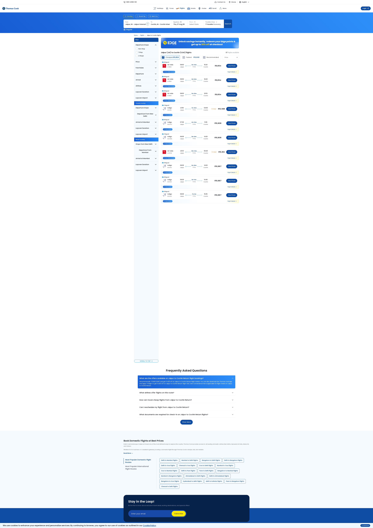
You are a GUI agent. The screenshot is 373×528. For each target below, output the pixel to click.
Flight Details (231, 72)
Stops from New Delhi (144, 144)
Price (137, 62)
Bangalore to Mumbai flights (227, 471)
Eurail (214, 8)
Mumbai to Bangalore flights (171, 476)
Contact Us (221, 2)
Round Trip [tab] (142, 16)
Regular (129, 29)
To (151, 22)
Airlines (138, 86)
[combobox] (135, 24)
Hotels (193, 8)
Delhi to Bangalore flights (233, 460)
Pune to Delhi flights (206, 471)
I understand (365, 525)
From (126, 22)
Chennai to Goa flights (187, 465)
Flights (182, 8)
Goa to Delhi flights (206, 465)
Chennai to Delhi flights (169, 486)
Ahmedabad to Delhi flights (195, 476)
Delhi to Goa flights (168, 465)
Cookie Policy (149, 525)
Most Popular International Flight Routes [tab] (137, 467)
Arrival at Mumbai (143, 122)
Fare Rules (140, 68)
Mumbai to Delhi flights (190, 460)
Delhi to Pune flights (188, 471)
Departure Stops (142, 45)
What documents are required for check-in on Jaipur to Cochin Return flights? (173, 414)
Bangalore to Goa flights (170, 481)
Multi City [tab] (155, 16)
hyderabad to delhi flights (192, 481)
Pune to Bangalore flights (235, 481)
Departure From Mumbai (145, 151)
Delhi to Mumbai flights (169, 460)
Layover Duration (142, 92)
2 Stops (141, 56)
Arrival (138, 80)
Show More (186, 422)
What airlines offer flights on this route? (156, 392)
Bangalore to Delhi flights (211, 460)
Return (191, 22)
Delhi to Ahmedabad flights (219, 476)
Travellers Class (210, 22)
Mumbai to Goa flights (225, 465)
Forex (171, 8)
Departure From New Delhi (145, 115)
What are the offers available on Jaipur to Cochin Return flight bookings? (171, 378)
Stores (233, 2)
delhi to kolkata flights (214, 481)
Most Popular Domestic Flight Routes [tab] (138, 461)
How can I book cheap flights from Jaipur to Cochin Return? (165, 400)
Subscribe (178, 513)
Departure (176, 22)
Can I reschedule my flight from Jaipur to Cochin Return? (164, 407)
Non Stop (141, 49)
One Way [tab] (130, 16)
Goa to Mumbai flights (169, 471)
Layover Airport (142, 98)
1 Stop (140, 52)
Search (228, 24)
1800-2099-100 (131, 2)
